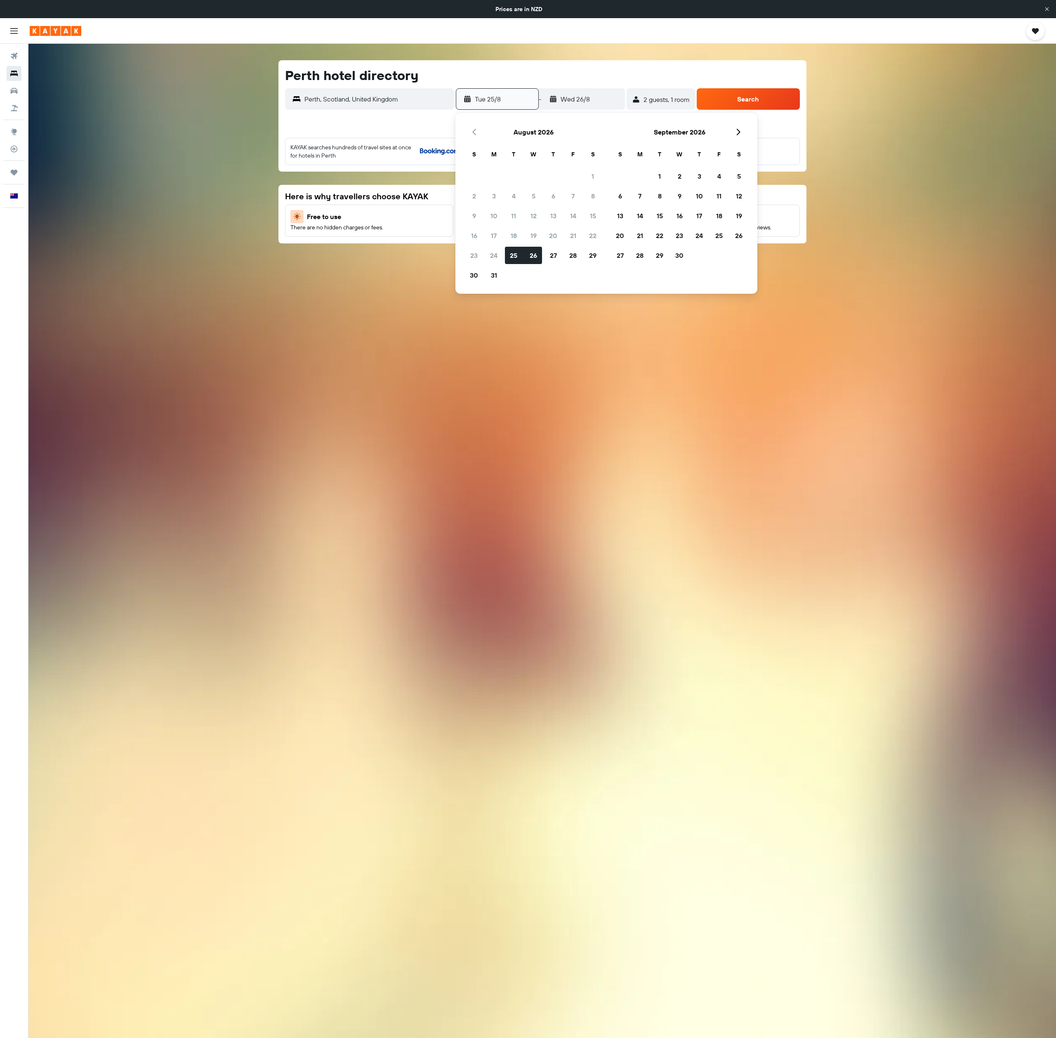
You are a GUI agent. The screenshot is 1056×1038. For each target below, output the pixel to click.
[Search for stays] (14, 73)
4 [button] (514, 196)
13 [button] (553, 216)
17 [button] (494, 235)
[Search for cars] (14, 91)
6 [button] (553, 196)
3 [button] (494, 196)
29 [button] (592, 255)
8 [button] (593, 196)
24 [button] (493, 255)
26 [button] (533, 255)
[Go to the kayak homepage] (55, 31)
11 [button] (513, 216)
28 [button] (573, 255)
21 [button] (573, 235)
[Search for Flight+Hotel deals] (14, 108)
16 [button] (474, 235)
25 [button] (513, 255)
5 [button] (533, 196)
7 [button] (573, 196)
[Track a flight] (14, 149)
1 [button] (593, 176)
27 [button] (553, 255)
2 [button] (474, 196)
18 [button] (514, 235)
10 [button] (493, 216)
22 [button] (592, 235)
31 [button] (494, 275)
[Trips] (14, 172)
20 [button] (553, 235)
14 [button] (573, 216)
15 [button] (593, 216)
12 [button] (533, 216)
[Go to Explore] (14, 131)
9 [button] (474, 216)
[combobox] (377, 99)
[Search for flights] (14, 56)
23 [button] (474, 255)
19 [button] (533, 235)
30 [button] (474, 275)
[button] (1047, 9)
